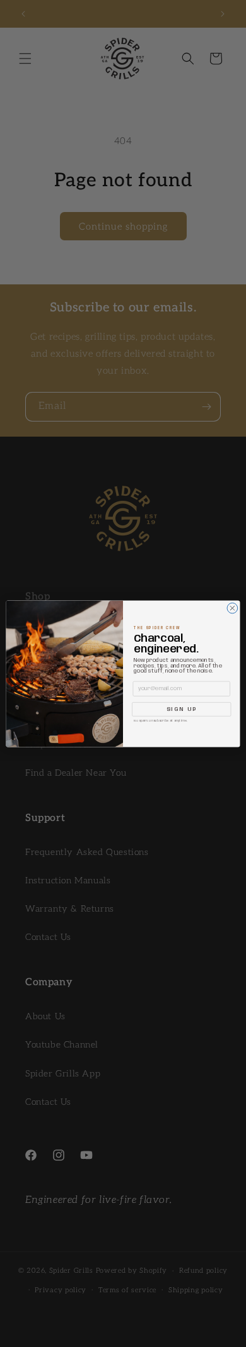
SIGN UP (182, 709)
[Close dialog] (232, 608)
